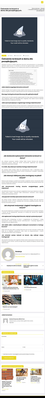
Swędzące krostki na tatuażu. (14, 265)
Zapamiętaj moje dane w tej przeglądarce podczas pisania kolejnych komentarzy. (18, 354)
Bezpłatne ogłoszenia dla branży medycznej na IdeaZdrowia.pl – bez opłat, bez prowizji (11, 288)
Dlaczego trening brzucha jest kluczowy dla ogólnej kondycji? (21, 73)
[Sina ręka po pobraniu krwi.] (33, 280)
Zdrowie (4, 55)
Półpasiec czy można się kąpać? (10, 307)
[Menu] (42, 2)
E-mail (24, 347)
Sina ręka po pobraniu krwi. (30, 287)
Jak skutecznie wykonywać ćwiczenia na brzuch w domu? (19, 75)
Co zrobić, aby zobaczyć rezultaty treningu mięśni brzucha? (20, 76)
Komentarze (4, 336)
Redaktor (3, 390)
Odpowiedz (11, 322)
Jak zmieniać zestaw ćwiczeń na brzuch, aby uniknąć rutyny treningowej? (23, 84)
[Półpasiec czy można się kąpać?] (11, 299)
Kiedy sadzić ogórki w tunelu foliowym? (31, 266)
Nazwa (3, 347)
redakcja (10, 55)
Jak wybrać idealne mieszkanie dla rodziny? (21, 379)
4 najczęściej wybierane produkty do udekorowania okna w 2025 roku (36, 379)
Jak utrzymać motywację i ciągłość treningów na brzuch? (19, 81)
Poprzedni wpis (18, 264)
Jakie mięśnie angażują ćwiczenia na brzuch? (18, 72)
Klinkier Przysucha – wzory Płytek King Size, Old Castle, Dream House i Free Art (7, 384)
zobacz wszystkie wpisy (20, 256)
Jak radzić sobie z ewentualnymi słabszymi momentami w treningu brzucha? (23, 83)
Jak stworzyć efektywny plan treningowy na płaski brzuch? (19, 77)
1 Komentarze (27, 55)
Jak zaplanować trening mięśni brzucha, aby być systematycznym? (22, 82)
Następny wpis (26, 264)
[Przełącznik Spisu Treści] (34, 71)
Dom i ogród (4, 369)
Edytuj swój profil (34, 254)
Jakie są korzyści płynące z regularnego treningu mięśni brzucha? (22, 74)
